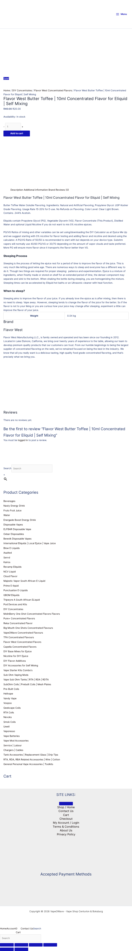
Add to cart (16, 133)
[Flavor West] (29, 161)
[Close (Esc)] (50, 945)
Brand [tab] (51, 189)
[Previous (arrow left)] (7, 949)
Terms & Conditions (66, 826)
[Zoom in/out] (7, 945)
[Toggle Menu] (66, 803)
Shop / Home (66, 807)
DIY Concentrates (22, 90)
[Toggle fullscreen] (21, 945)
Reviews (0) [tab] (62, 189)
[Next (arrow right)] (21, 949)
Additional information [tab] (36, 189)
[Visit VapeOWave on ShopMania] (66, 852)
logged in (23, 440)
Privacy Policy (66, 834)
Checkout (66, 818)
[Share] (36, 945)
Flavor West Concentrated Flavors (53, 90)
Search (7, 468)
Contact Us (66, 811)
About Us (66, 830)
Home (6, 90)
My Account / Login (66, 822)
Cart (66, 815)
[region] (66, 48)
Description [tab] (16, 189)
